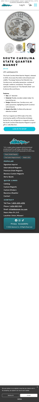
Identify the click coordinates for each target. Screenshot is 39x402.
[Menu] (35, 5)
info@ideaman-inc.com (18, 209)
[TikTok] (23, 220)
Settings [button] (19, 399)
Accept (29, 395)
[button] (30, 4)
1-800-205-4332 (18, 203)
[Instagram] (19, 220)
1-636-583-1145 (16, 206)
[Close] (36, 388)
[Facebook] (16, 220)
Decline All (11, 395)
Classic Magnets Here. (19, 2)
